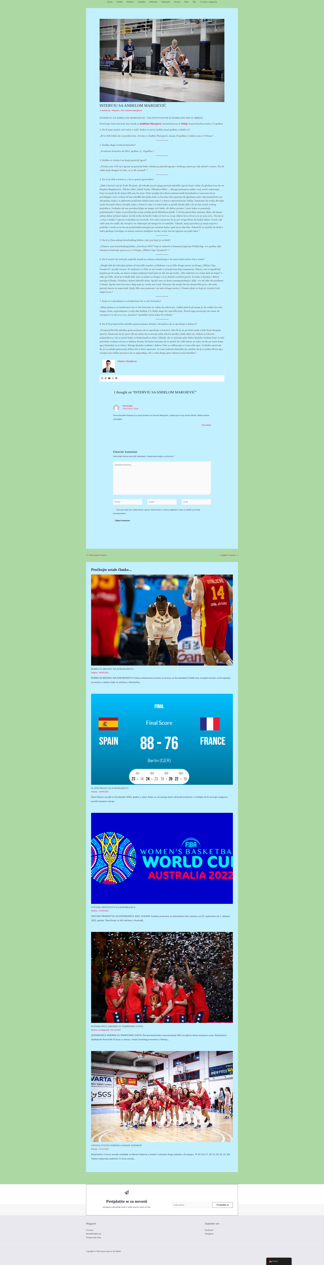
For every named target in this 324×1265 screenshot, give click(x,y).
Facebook (209, 1230)
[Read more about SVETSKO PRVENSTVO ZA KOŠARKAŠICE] (162, 858)
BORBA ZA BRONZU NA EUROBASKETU (112, 669)
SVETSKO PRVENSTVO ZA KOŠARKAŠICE (113, 907)
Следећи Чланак (229, 555)
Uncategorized (103, 1030)
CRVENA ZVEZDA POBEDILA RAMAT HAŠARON (116, 1145)
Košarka (130, 2)
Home (110, 2)
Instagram (209, 1234)
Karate (177, 2)
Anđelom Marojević (150, 123)
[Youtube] (109, 378)
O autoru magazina (208, 2)
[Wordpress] (116, 378)
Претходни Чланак (96, 555)
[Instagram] (102, 378)
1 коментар (105, 110)
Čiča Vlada (127, 406)
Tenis (186, 2)
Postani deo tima (93, 1238)
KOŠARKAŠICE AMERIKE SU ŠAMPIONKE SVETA (117, 1026)
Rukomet (153, 2)
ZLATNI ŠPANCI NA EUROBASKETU (110, 788)
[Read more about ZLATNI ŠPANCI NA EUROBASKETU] (162, 739)
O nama (89, 1230)
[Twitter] (113, 378)
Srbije (184, 123)
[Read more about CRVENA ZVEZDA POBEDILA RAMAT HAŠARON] (162, 1096)
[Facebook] (106, 378)
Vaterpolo (165, 2)
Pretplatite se (223, 1205)
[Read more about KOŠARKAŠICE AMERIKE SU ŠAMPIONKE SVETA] (162, 977)
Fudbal (120, 2)
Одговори (206, 425)
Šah (194, 2)
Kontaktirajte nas (93, 1234)
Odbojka (141, 2)
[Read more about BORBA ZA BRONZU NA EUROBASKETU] (162, 620)
